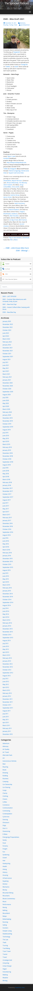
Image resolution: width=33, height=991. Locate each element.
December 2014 (8, 594)
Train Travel (6, 951)
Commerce (6, 805)
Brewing (5, 773)
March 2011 (6, 725)
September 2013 (8, 638)
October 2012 (7, 670)
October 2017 (7, 494)
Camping (5, 781)
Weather (5, 978)
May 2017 (6, 509)
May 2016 (6, 544)
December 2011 (8, 699)
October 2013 (7, 635)
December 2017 (8, 488)
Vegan (5, 969)
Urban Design (7, 966)
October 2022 (7, 330)
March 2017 (6, 515)
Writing (5, 981)
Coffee (5, 802)
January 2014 (7, 626)
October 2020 (7, 389)
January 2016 (7, 556)
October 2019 (7, 424)
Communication (8, 808)
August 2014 (7, 605)
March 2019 (6, 444)
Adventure (22, 23)
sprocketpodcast (25, 25)
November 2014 (8, 597)
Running (5, 922)
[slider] (26, 234)
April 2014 (6, 617)
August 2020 (7, 395)
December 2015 (8, 558)
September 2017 (8, 497)
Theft (4, 942)
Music (4, 901)
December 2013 (8, 629)
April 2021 (6, 371)
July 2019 (5, 433)
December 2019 (8, 418)
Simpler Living (7, 931)
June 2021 (6, 365)
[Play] (5, 234)
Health (5, 866)
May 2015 (6, 579)
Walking (5, 975)
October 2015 (7, 564)
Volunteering (7, 972)
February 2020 (7, 412)
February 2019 (7, 447)
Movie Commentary (9, 899)
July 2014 (5, 608)
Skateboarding (7, 934)
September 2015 (8, 567)
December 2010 (8, 734)
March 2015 (6, 585)
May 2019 (6, 438)
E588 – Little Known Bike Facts (16, 248)
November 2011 (8, 702)
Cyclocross (6, 817)
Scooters (5, 928)
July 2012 (5, 679)
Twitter (7, 67)
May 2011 (6, 720)
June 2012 (6, 681)
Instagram (24, 64)
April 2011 (6, 722)
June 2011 (6, 717)
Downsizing (6, 831)
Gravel (5, 858)
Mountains (6, 896)
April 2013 (6, 652)
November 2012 (8, 667)
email (16, 67)
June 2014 (6, 611)
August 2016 (7, 535)
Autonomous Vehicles (9, 761)
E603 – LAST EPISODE (9, 296)
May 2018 (6, 474)
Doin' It (5, 828)
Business (5, 779)
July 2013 (5, 643)
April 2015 (6, 582)
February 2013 (7, 658)
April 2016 (6, 547)
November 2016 (8, 526)
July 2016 (5, 538)
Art (4, 758)
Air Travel (6, 752)
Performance (7, 904)
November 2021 (8, 351)
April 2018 (6, 477)
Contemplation (7, 814)
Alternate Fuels (7, 755)
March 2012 (6, 690)
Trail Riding (6, 948)
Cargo (5, 790)
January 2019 (7, 450)
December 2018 (8, 453)
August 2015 (7, 570)
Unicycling (6, 963)
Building (5, 776)
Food (4, 843)
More (16, 240)
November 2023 (8, 324)
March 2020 (6, 409)
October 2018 (7, 459)
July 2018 (5, 468)
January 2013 (7, 661)
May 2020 (6, 403)
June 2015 (6, 576)
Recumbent (6, 913)
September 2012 (8, 673)
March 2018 (6, 479)
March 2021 (6, 374)
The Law (5, 940)
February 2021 (7, 377)
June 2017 (6, 506)
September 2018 (8, 462)
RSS (11, 240)
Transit (5, 954)
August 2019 (7, 430)
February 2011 (7, 728)
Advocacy (5, 746)
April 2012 (6, 687)
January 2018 (7, 485)
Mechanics (6, 887)
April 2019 (6, 441)
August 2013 (7, 640)
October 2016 (7, 529)
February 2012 (7, 693)
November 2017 (8, 491)
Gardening (6, 855)
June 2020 (6, 400)
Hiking (5, 869)
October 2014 (7, 599)
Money (5, 890)
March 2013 (6, 655)
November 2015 (8, 561)
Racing (5, 907)
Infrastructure (7, 878)
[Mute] (23, 234)
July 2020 (5, 397)
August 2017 (7, 500)
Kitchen (5, 884)
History (5, 872)
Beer (4, 764)
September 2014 (8, 602)
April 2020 (6, 406)
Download (26, 238)
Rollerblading (7, 919)
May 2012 (6, 684)
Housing (5, 875)
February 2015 (7, 588)
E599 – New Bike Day (9, 312)
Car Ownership (7, 784)
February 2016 (7, 553)
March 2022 (6, 339)
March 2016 (6, 550)
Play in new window (15, 238)
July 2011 (5, 714)
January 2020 (7, 415)
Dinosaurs (6, 822)
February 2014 (7, 623)
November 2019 (8, 421)
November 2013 (8, 632)
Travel (15, 25)
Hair (4, 860)
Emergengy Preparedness (11, 837)
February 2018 (7, 482)
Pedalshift (16, 52)
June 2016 (6, 541)
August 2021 (7, 359)
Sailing (5, 925)
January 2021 (7, 380)
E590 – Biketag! (23, 250)
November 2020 (8, 386)
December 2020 (8, 383)
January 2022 (7, 345)
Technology (6, 937)
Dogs (4, 825)
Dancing (5, 819)
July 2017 (5, 503)
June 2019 (6, 436)
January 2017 (7, 520)
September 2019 (8, 427)
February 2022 (7, 342)
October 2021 (7, 354)
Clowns (5, 799)
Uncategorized (7, 960)
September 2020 (8, 392)
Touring (11, 25)
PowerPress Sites (20, 987)
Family (5, 840)
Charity (5, 793)
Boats (4, 770)
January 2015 (7, 591)
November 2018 (8, 456)
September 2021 (8, 356)
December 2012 (8, 664)
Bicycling (5, 25)
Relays (5, 916)
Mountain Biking (8, 893)
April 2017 (6, 512)
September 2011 (8, 708)
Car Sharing (6, 787)
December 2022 (8, 327)
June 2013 (6, 646)
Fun (4, 852)
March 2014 (6, 620)
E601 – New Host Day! (9, 304)
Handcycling (6, 863)
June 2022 (6, 333)
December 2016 (8, 523)
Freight (5, 849)
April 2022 (6, 336)
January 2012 (7, 696)
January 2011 (7, 731)
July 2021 (5, 362)
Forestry (5, 846)
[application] (16, 234)
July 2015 (5, 573)
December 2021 (8, 348)
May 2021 (6, 368)
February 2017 (7, 517)
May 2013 (6, 649)
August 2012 (7, 676)
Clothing (5, 796)
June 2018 (6, 471)
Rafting (5, 910)
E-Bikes (5, 834)
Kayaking (5, 881)
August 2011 (7, 711)
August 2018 (7, 465)
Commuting (6, 811)
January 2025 (7, 321)
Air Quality (6, 749)
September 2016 (8, 532)
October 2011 (7, 705)
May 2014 (6, 614)
